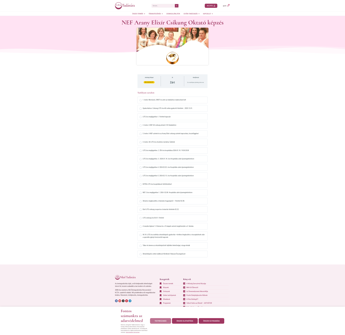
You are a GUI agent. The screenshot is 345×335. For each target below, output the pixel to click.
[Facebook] (116, 301)
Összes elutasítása (185, 321)
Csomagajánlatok (173, 14)
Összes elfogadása (211, 321)
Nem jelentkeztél (149, 82)
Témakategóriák (155, 14)
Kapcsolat (207, 14)
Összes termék (137, 14)
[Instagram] (123, 301)
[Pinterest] (126, 301)
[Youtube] (119, 301)
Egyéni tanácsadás (191, 14)
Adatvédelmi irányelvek (133, 332)
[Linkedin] (130, 301)
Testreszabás (160, 321)
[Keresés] (176, 5)
